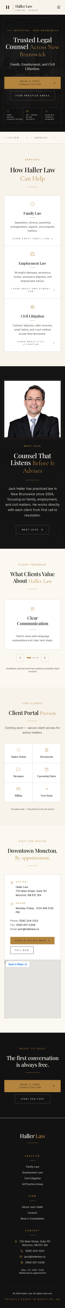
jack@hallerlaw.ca (28, 928)
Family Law (32, 1166)
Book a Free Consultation (30, 83)
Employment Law (32, 1172)
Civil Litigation (32, 1178)
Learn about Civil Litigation (31, 342)
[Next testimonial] (44, 657)
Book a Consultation (32, 1218)
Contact (32, 1212)
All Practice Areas (32, 1184)
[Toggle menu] (58, 7)
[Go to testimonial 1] (29, 657)
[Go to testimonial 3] (37, 657)
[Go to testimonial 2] (33, 657)
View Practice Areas (32, 95)
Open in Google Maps (30, 940)
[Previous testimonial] (20, 657)
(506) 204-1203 (28, 920)
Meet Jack (30, 529)
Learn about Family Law (30, 238)
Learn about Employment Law (30, 290)
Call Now (22, 950)
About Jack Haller (32, 1206)
